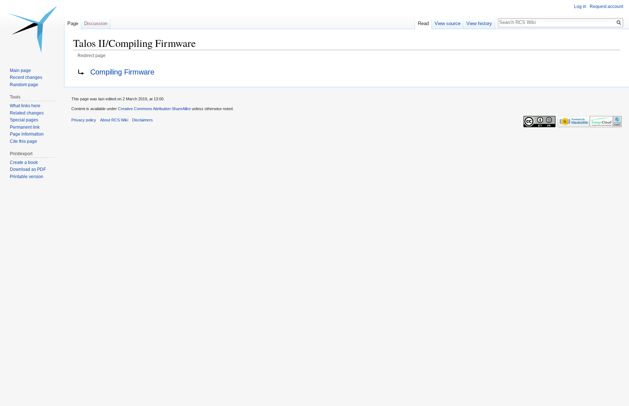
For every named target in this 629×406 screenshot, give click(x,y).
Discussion (95, 23)
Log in (580, 6)
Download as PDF (28, 169)
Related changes (27, 113)
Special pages (24, 119)
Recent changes (26, 77)
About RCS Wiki (114, 120)
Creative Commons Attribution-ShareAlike (154, 108)
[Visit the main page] (32, 29)
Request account (606, 6)
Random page (24, 84)
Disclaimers (142, 120)
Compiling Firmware (122, 72)
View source (447, 23)
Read (423, 23)
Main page (20, 70)
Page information (27, 134)
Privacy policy (83, 120)
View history (479, 23)
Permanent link (25, 127)
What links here (25, 105)
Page (72, 23)
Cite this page (23, 141)
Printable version (26, 176)
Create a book (24, 162)
